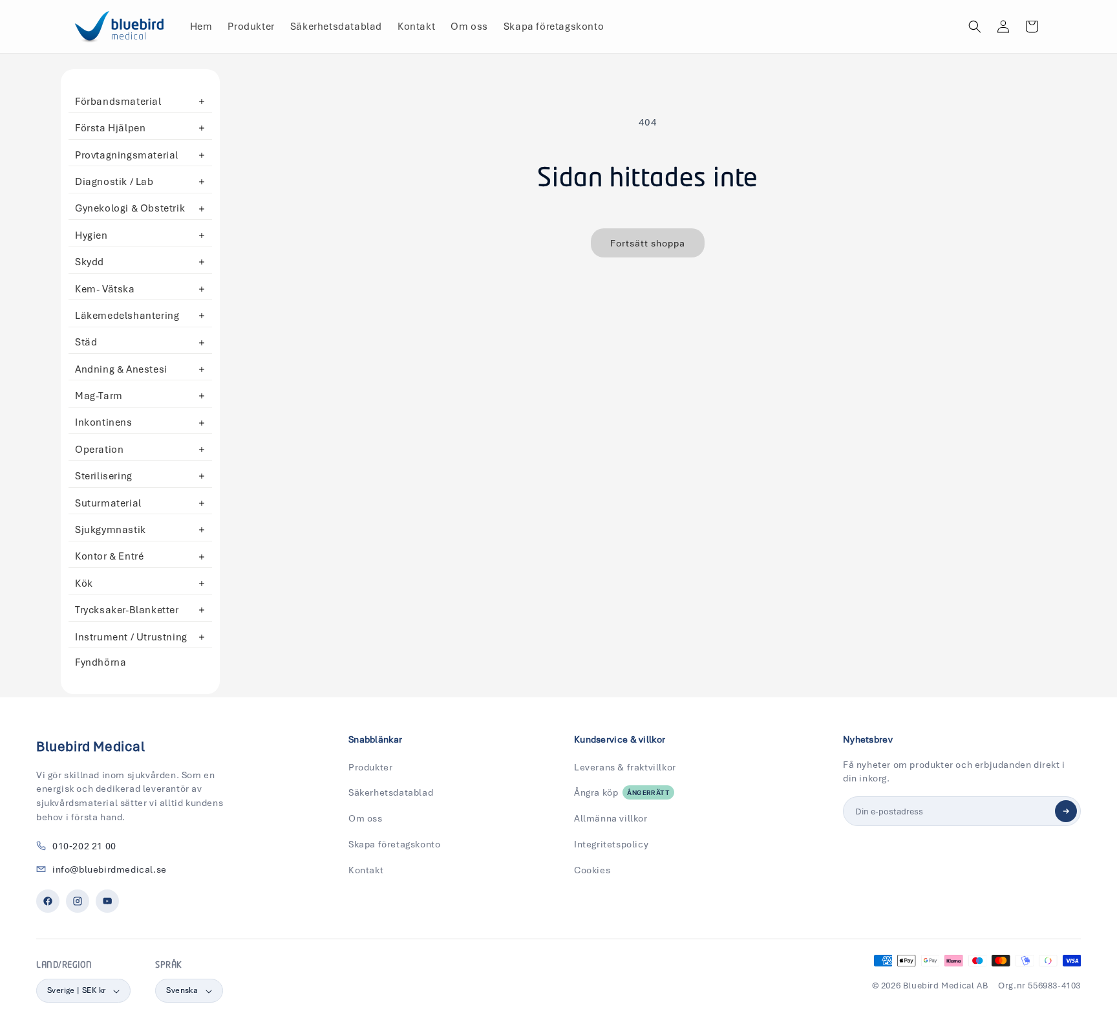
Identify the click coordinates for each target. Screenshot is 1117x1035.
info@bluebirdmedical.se (109, 869)
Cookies (592, 870)
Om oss (365, 818)
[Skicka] (1066, 811)
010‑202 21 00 (84, 846)
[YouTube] (107, 901)
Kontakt (365, 870)
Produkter (370, 767)
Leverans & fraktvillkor (625, 767)
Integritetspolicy (611, 844)
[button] (975, 26)
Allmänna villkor (611, 818)
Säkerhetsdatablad (390, 792)
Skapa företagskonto (394, 844)
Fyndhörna (100, 662)
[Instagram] (77, 901)
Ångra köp (622, 792)
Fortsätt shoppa (647, 243)
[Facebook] (47, 901)
